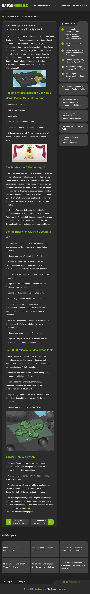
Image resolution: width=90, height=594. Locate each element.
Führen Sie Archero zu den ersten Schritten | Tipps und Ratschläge (40, 522)
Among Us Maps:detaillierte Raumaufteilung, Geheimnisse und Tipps (19, 522)
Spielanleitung (12, 17)
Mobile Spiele (32, 17)
